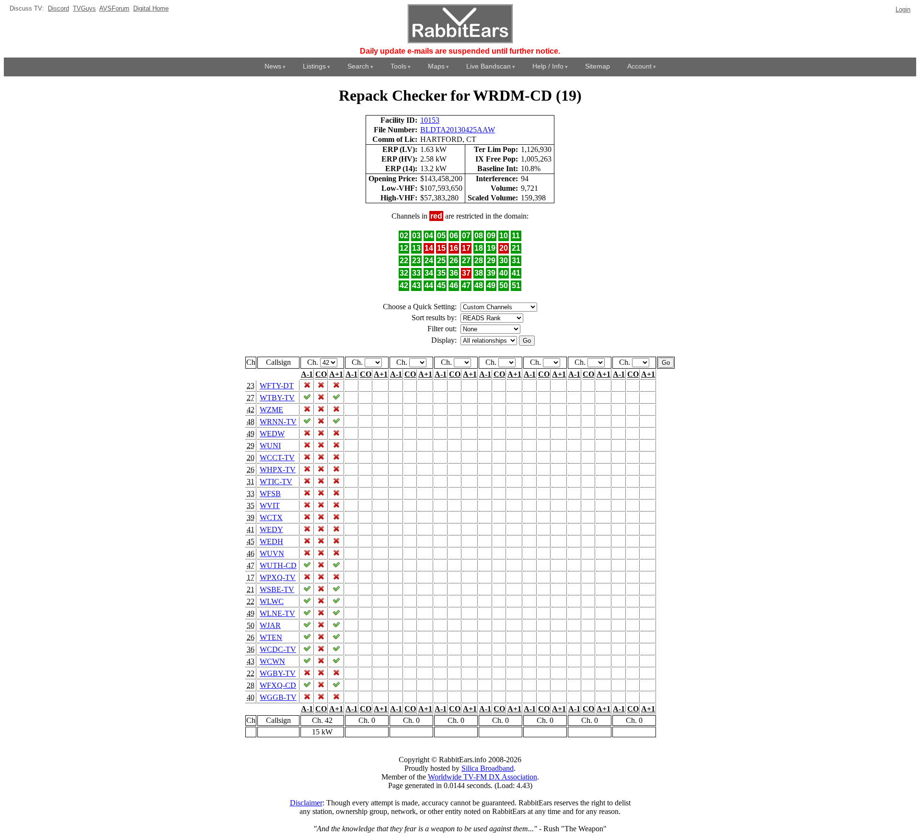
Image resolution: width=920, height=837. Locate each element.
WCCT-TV (277, 457)
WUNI (270, 446)
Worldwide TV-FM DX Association (482, 777)
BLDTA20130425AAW (457, 130)
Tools (398, 66)
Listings (314, 66)
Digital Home (151, 8)
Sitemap (597, 66)
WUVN (272, 553)
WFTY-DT (277, 386)
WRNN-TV (278, 422)
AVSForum (114, 8)
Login (903, 9)
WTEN (271, 637)
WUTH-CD (278, 565)
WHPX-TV (278, 469)
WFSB (270, 493)
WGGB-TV (278, 697)
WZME (271, 410)
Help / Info (548, 66)
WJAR (270, 625)
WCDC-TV (278, 649)
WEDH (271, 541)
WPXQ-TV (278, 577)
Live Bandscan (488, 66)
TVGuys (84, 8)
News (272, 66)
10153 (429, 120)
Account (639, 66)
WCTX (271, 517)
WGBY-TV (278, 673)
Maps (436, 66)
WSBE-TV (277, 589)
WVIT (270, 505)
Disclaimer (306, 803)
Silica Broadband (487, 768)
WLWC (272, 601)
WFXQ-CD (278, 685)
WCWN (272, 661)
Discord (58, 8)
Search (358, 66)
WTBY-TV (277, 398)
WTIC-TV (276, 481)
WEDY (271, 529)
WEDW (272, 434)
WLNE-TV (277, 613)
